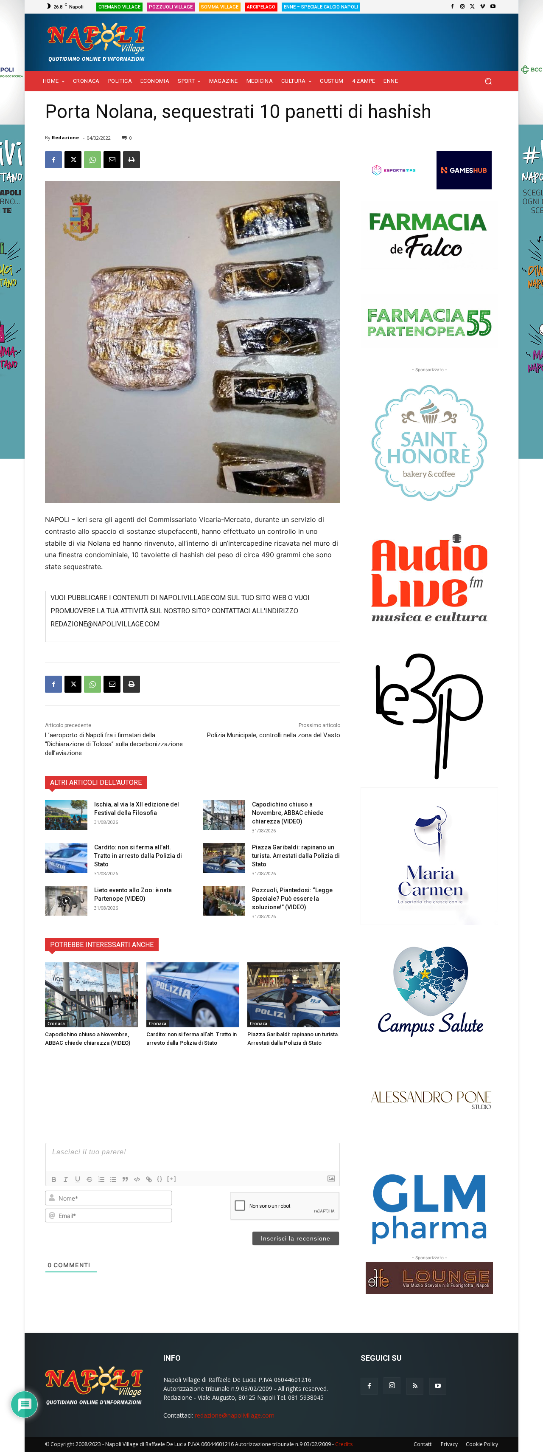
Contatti (423, 1444)
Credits (344, 1444)
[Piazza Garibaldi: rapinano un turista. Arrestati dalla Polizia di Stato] (224, 858)
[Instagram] (462, 7)
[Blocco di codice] (137, 1179)
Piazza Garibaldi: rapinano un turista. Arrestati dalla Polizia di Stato (296, 856)
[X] (472, 7)
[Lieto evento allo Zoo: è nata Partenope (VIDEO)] (66, 901)
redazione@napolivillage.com (234, 1415)
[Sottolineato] (78, 1179)
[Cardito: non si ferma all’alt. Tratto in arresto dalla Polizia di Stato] (66, 858)
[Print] (131, 159)
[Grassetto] (54, 1179)
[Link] (149, 1179)
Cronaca (56, 1023)
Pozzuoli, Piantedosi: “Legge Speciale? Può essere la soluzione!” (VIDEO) (292, 899)
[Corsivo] (66, 1179)
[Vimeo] (483, 7)
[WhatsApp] (92, 159)
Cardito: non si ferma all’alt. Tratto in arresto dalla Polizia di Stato (138, 856)
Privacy (449, 1444)
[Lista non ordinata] (113, 1179)
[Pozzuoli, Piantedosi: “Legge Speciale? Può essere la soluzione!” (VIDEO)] (224, 901)
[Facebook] (452, 7)
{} (160, 1179)
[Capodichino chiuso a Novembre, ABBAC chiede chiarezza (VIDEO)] (224, 815)
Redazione (65, 137)
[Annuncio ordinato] (101, 1179)
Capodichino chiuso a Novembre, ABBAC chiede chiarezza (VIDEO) (287, 813)
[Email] (112, 159)
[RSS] (414, 1386)
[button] (488, 81)
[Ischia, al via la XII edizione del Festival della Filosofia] (66, 815)
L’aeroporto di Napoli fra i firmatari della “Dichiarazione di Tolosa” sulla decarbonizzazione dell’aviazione (114, 744)
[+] (171, 1179)
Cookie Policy (482, 1444)
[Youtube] (493, 7)
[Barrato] (89, 1179)
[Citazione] (125, 1179)
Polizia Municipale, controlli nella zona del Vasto (273, 735)
